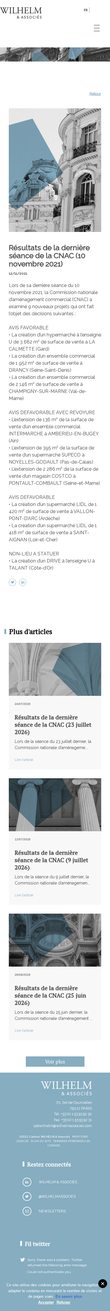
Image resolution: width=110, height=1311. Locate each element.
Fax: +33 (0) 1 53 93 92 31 (73, 1120)
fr (86, 10)
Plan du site (41, 1141)
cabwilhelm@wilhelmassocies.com (62, 1126)
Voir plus (55, 1061)
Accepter (46, 1302)
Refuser (63, 1302)
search (77, 11)
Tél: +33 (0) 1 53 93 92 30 (73, 1114)
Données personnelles (71, 1141)
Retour (95, 94)
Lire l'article (24, 760)
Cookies (54, 1145)
